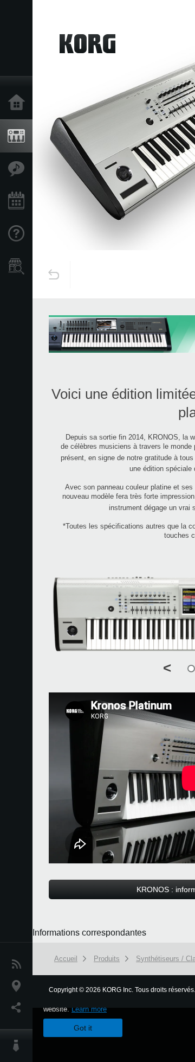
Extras (19, 168)
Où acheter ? (19, 266)
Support (19, 234)
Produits (19, 136)
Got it (83, 1027)
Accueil (19, 103)
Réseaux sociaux (19, 1008)
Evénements (19, 201)
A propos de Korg (19, 1045)
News (19, 964)
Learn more (89, 1009)
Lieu (19, 986)
